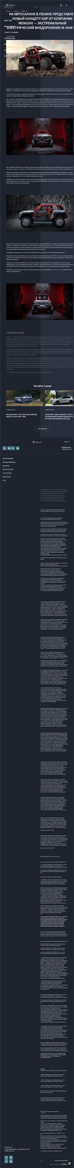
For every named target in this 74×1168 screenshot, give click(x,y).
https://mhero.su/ (55, 269)
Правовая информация (61, 1160)
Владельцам (7, 477)
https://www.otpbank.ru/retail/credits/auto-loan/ (55, 615)
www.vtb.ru (47, 772)
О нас (4, 480)
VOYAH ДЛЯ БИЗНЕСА (9, 462)
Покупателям (9, 38)
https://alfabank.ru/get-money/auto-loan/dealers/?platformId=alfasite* (41, 699)
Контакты (6, 466)
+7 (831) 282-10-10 (9, 1151)
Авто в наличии (8, 458)
